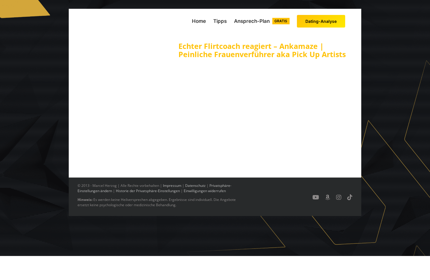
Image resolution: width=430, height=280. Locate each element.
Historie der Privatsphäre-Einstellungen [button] (148, 190)
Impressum (172, 185)
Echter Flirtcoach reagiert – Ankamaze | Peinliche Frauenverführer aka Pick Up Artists (262, 50)
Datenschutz (195, 185)
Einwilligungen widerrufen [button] (205, 190)
